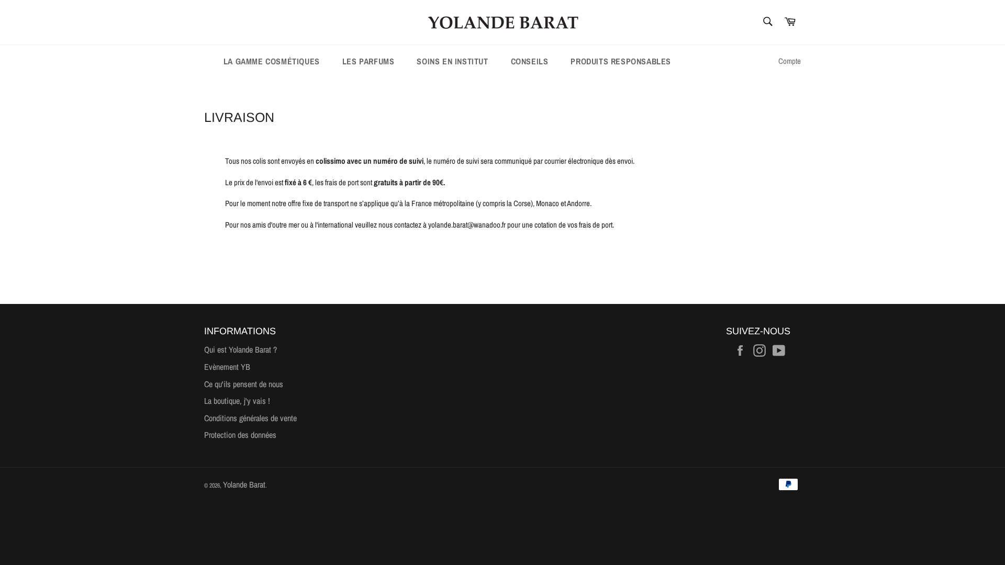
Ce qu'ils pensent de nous (243, 384)
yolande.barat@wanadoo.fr (467, 224)
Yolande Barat (244, 484)
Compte (789, 60)
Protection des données (240, 434)
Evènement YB (227, 366)
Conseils (530, 61)
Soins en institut (452, 61)
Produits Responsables (621, 61)
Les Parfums (368, 61)
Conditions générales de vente (250, 418)
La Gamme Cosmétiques (272, 61)
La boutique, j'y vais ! (237, 400)
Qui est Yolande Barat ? (240, 349)
